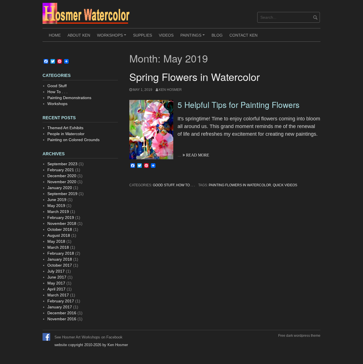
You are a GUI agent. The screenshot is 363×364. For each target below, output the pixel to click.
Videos (166, 35)
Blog (217, 35)
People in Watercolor (66, 133)
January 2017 (59, 307)
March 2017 (58, 295)
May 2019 (56, 205)
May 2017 (56, 283)
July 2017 (56, 271)
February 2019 (60, 217)
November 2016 (61, 319)
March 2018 (58, 247)
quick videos (285, 185)
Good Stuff (163, 185)
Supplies (142, 35)
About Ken (78, 35)
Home (55, 35)
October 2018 (59, 229)
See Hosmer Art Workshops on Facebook (88, 337)
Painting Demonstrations (69, 97)
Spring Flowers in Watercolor (194, 76)
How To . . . (185, 185)
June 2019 (56, 199)
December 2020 (61, 175)
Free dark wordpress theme (299, 336)
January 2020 (59, 187)
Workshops (112, 37)
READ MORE (197, 155)
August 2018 (58, 235)
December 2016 (61, 313)
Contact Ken (243, 35)
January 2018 (59, 259)
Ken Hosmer (170, 90)
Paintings (193, 37)
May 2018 (56, 241)
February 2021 (60, 170)
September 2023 (62, 164)
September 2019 (62, 193)
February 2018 (60, 253)
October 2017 (59, 265)
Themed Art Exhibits (65, 127)
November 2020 (61, 181)
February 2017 (60, 301)
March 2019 (58, 211)
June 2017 (56, 277)
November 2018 (61, 223)
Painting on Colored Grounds (73, 139)
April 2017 (56, 289)
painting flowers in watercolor (240, 185)
